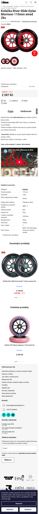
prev (1, 261)
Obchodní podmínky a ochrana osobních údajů (17, 371)
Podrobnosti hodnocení (29, 21)
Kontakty (5, 385)
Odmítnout (9, 509)
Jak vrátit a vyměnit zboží (10, 377)
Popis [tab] (10, 111)
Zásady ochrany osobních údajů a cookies (15, 382)
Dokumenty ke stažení (9, 393)
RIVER (8, 24)
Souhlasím (27, 509)
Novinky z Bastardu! (8, 390)
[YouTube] (13, 415)
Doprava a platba (7, 374)
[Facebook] (4, 415)
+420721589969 (11, 410)
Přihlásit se (8, 460)
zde (9, 499)
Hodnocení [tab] (26, 111)
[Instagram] (8, 415)
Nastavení (19, 503)
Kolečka (25, 189)
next (37, 261)
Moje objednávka (7, 396)
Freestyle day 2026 (8, 424)
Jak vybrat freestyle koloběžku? (12, 428)
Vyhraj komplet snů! (8, 432)
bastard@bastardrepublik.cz (15, 405)
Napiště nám (6, 388)
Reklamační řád (7, 379)
